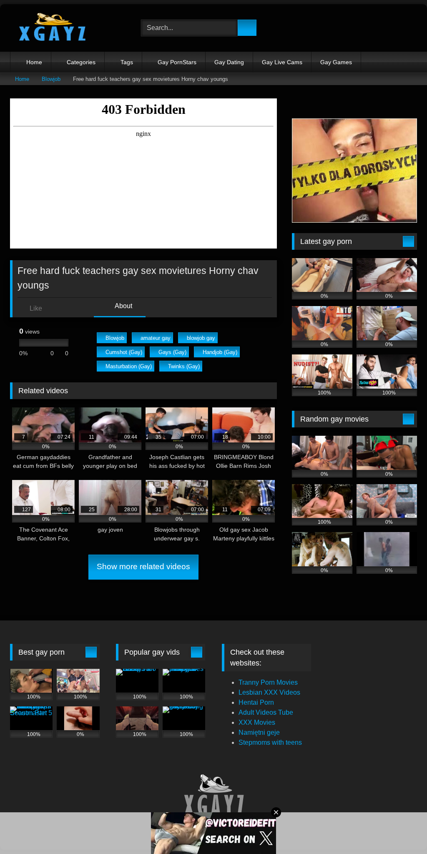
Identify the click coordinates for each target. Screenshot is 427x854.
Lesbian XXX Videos (269, 692)
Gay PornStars (177, 62)
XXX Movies (257, 722)
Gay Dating (229, 62)
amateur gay (156, 338)
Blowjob (51, 79)
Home (34, 62)
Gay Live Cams (282, 62)
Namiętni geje (259, 732)
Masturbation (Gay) (128, 366)
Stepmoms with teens (270, 742)
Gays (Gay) (172, 352)
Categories (81, 62)
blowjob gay (201, 338)
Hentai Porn (256, 702)
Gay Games (336, 62)
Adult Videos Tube (266, 712)
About (122, 305)
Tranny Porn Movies (268, 682)
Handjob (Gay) (220, 352)
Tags (127, 62)
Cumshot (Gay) (123, 352)
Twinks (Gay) (184, 366)
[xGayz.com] (66, 28)
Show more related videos (143, 566)
